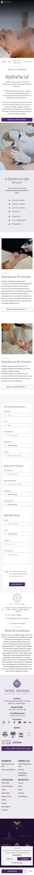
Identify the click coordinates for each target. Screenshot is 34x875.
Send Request (17, 584)
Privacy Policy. (17, 855)
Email (5, 421)
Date (5, 530)
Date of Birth (8, 442)
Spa (9, 62)
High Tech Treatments (17, 61)
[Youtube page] (19, 722)
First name (7, 411)
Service (6, 520)
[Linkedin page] (30, 722)
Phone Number (8, 431)
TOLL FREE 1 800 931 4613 (18, 748)
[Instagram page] (3, 722)
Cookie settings (17, 863)
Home (4, 62)
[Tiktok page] (14, 722)
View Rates (12, 871)
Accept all (24, 859)
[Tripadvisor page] (25, 722)
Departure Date (8, 501)
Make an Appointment (17, 119)
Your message (8, 550)
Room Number (8, 470)
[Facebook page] (9, 722)
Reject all (10, 859)
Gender (6, 452)
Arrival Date (7, 491)
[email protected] (18, 623)
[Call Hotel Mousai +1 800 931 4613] (26, 871)
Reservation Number (10, 480)
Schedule (7, 540)
